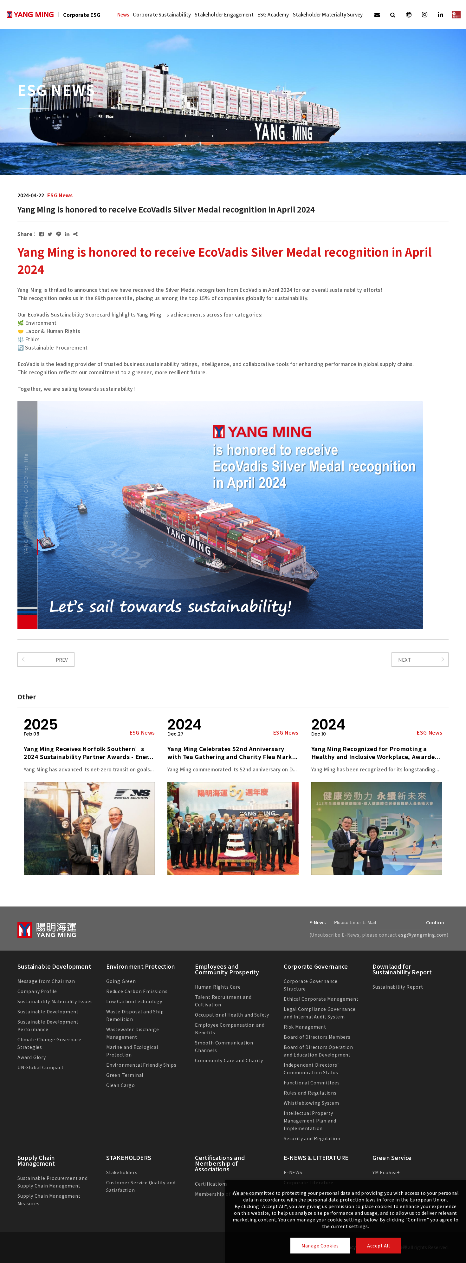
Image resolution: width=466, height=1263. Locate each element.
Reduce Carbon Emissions (136, 991)
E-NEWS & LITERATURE (316, 1157)
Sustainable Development (54, 966)
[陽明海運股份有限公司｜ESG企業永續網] (30, 14)
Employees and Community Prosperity (227, 969)
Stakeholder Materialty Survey (328, 14)
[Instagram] (424, 14)
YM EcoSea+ (386, 1172)
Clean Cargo (120, 1085)
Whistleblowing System (311, 1103)
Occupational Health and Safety (232, 1014)
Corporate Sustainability (162, 14)
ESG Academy (273, 14)
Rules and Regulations (310, 1093)
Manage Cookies (320, 1245)
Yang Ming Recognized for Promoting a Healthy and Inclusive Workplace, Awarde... (375, 752)
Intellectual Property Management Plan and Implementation (310, 1120)
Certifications (211, 1184)
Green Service (391, 1157)
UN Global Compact (40, 1067)
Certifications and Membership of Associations (220, 1163)
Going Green (121, 981)
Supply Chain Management (36, 1160)
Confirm (435, 922)
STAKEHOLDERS (128, 1157)
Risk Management (305, 1027)
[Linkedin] (440, 14)
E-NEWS (293, 1172)
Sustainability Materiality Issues (55, 1001)
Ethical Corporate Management (321, 999)
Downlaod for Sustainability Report (402, 969)
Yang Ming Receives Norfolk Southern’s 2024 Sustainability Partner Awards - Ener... (88, 752)
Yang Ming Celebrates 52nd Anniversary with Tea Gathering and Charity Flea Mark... (232, 752)
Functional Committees (312, 1082)
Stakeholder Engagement (224, 14)
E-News (317, 922)
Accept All (378, 1245)
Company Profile (37, 991)
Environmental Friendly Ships (141, 1065)
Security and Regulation (312, 1138)
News (123, 14)
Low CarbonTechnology (134, 1001)
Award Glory (31, 1057)
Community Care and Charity (229, 1060)
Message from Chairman (46, 981)
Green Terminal (124, 1075)
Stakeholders (122, 1172)
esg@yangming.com (422, 935)
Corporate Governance (316, 966)
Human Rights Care (218, 987)
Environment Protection (140, 966)
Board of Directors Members (317, 1037)
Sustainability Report (397, 987)
